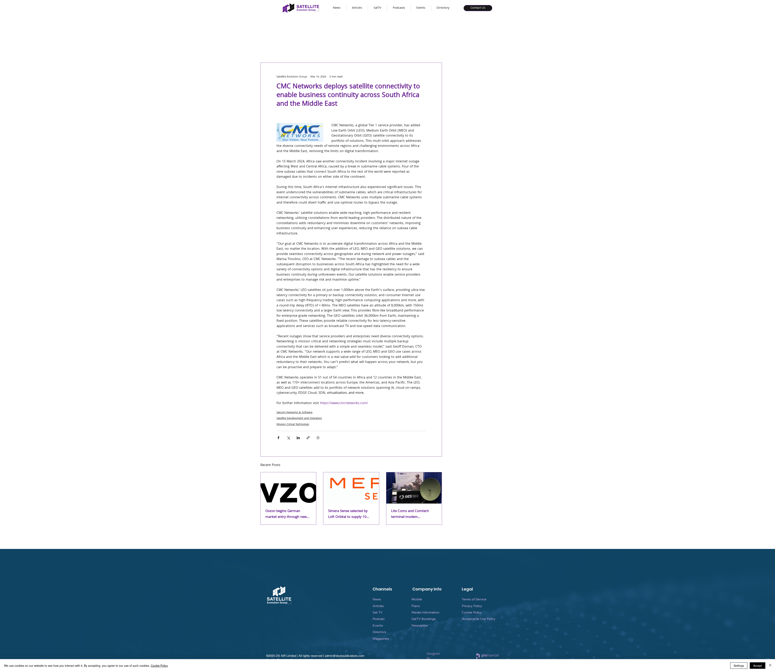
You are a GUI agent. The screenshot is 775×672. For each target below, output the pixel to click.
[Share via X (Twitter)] (288, 438)
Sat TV (377, 612)
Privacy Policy (472, 606)
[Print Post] (318, 438)
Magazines (381, 638)
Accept (757, 666)
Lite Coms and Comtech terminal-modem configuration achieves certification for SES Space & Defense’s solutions (413, 514)
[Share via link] (308, 438)
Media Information (425, 612)
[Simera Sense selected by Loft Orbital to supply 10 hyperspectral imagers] (351, 488)
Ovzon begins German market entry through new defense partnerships (286, 514)
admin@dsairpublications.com (344, 655)
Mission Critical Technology (292, 424)
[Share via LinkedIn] (298, 438)
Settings (739, 666)
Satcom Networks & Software (294, 412)
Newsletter (420, 625)
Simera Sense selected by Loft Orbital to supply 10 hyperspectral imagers (348, 514)
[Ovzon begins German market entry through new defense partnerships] (288, 488)
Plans (416, 606)
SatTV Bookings (424, 619)
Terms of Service (474, 599)
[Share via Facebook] (278, 438)
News (377, 599)
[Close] (770, 665)
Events (378, 625)
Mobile (417, 599)
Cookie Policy (472, 612)
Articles (378, 606)
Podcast (379, 619)
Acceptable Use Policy (478, 619)
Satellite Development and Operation (299, 418)
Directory (379, 632)
